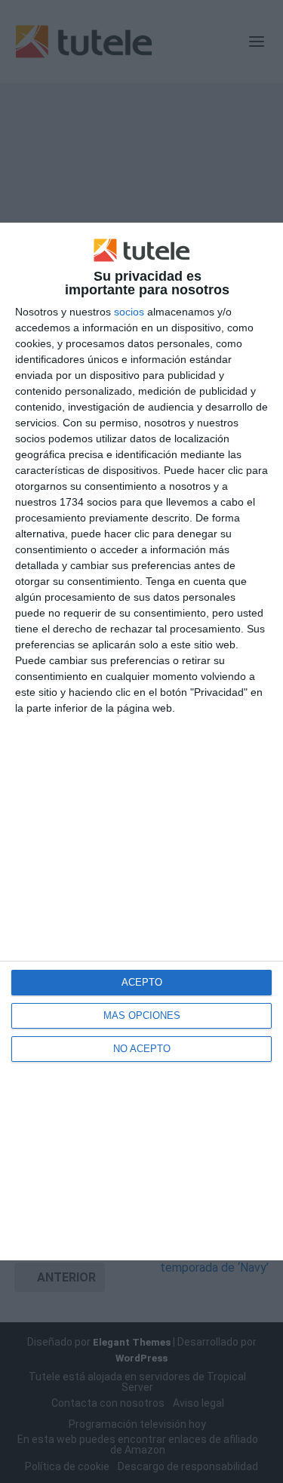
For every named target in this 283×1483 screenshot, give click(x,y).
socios (129, 311)
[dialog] (141, 742)
